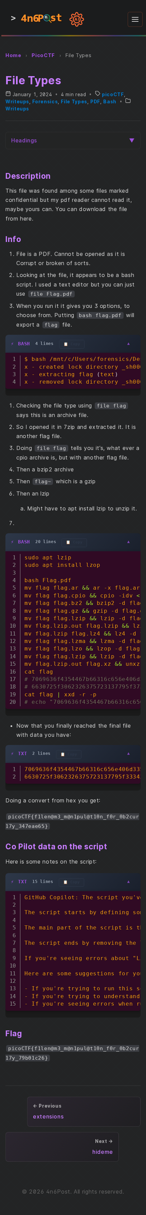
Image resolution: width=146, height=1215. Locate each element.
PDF (95, 101)
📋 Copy (71, 344)
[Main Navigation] (135, 19)
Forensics (45, 101)
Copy (131, 359)
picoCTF (113, 94)
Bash (109, 101)
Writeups (17, 101)
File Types (74, 101)
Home (13, 55)
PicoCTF (43, 55)
